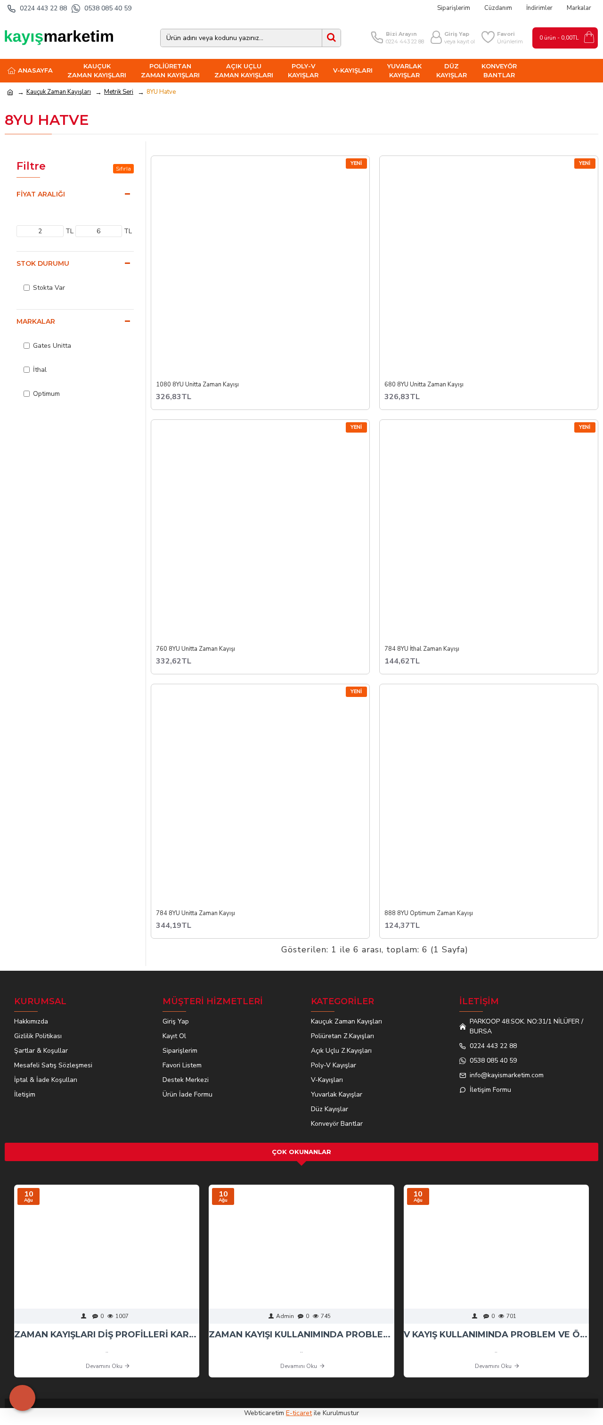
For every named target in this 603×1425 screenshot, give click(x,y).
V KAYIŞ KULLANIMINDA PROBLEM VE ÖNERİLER (496, 1334)
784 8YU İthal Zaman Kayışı (421, 649)
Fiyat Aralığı (40, 194)
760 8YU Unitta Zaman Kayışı (195, 649)
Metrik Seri (118, 92)
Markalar (35, 321)
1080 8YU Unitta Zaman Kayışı (197, 385)
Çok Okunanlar (301, 1151)
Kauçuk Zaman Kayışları (58, 92)
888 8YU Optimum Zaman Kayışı (428, 913)
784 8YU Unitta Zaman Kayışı (195, 913)
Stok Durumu (42, 263)
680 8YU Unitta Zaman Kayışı (424, 385)
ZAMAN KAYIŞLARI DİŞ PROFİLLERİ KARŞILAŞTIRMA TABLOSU (106, 1334)
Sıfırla (123, 168)
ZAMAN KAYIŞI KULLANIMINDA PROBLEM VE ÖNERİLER (301, 1334)
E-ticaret (299, 1413)
